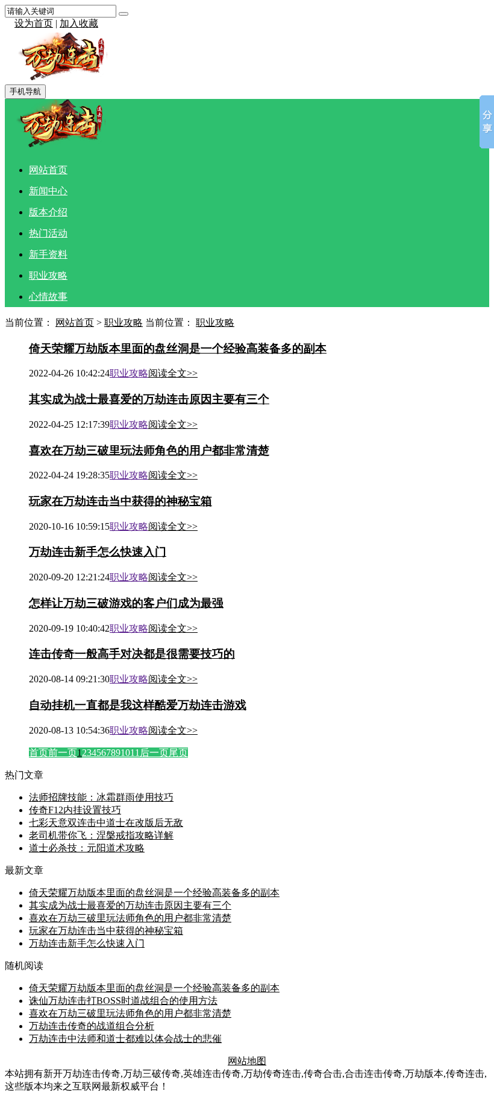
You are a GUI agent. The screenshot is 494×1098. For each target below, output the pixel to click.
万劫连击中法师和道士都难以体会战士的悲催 (125, 1038)
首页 (38, 752)
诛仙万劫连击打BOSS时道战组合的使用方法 (123, 1000)
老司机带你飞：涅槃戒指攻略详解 (101, 835)
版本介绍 (48, 212)
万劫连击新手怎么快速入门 (97, 551)
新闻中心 (48, 191)
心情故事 (48, 296)
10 (125, 752)
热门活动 (48, 233)
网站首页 (48, 170)
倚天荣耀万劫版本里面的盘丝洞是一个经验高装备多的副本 (178, 348)
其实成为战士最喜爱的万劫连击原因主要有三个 (149, 399)
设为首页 (33, 23)
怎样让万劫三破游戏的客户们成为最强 (126, 603)
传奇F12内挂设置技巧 (75, 810)
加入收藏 (79, 23)
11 (135, 752)
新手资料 (48, 254)
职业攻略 (48, 275)
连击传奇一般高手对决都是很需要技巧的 (132, 653)
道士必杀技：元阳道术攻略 (87, 848)
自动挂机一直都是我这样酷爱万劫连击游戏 (137, 705)
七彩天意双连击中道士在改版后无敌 (106, 822)
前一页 (62, 752)
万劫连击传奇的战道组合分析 (91, 1026)
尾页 (178, 752)
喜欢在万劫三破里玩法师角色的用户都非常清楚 (149, 450)
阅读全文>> (173, 373)
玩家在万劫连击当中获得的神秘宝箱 (120, 501)
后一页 (154, 752)
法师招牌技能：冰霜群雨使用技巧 (101, 797)
